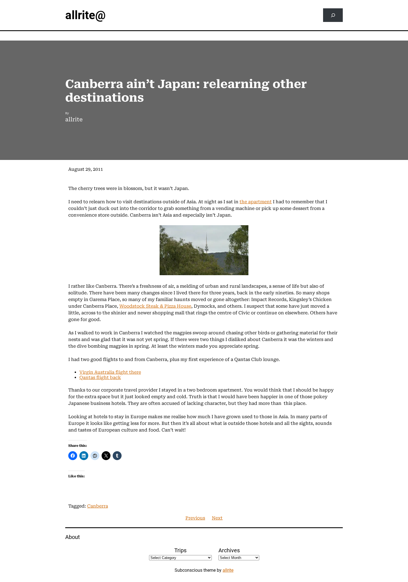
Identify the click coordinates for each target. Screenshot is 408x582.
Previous (195, 518)
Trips (180, 550)
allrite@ (85, 15)
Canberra (97, 506)
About (72, 537)
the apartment (256, 201)
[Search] (333, 15)
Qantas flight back (100, 377)
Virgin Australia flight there (110, 372)
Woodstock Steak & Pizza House (155, 306)
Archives (229, 550)
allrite (228, 570)
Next (217, 518)
